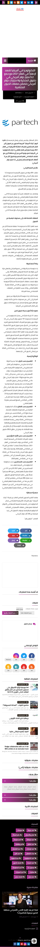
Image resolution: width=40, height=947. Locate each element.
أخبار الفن (17, 853)
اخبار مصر (31, 876)
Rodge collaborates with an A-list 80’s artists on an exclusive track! (17, 747)
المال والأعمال (29, 835)
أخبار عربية (31, 830)
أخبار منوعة (17, 839)
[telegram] (11, 2)
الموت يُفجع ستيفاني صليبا (19, 731)
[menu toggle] (36, 2)
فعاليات (32, 872)
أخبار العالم (31, 844)
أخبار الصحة (30, 862)
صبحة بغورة (15, 858)
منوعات (19, 830)
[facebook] (14, 943)
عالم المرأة (16, 835)
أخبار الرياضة (30, 839)
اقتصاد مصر (19, 876)
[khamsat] (8, 2)
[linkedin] (28, 2)
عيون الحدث (33, 917)
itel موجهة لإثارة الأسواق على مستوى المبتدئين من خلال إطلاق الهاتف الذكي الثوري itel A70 (17, 690)
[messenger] (31, 2)
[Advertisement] (20, 34)
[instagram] (25, 943)
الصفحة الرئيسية (29, 97)
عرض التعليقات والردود (10, 613)
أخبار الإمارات (30, 848)
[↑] (20, 937)
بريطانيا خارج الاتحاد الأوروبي (19, 718)
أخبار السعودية (17, 867)
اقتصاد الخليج (17, 862)
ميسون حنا (31, 867)
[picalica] (11, 943)
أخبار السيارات (20, 872)
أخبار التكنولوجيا (29, 858)
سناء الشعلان (30, 853)
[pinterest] (25, 2)
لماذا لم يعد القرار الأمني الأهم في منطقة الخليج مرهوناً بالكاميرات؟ (21, 911)
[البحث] (3, 2)
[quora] (14, 2)
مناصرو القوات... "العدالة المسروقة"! (16, 705)
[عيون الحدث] (20, 9)
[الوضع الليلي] (34, 941)
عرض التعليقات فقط (26, 613)
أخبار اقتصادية (17, 97)
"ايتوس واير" (28, 518)
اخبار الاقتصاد (17, 848)
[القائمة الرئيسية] (5, 60)
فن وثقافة (19, 844)
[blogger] (18, 2)
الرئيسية (30, 60)
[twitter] (21, 2)
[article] (20, 570)
